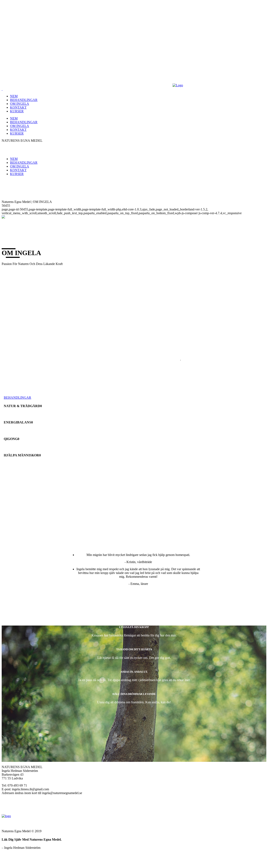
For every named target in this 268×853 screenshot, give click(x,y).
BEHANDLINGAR (17, 397)
